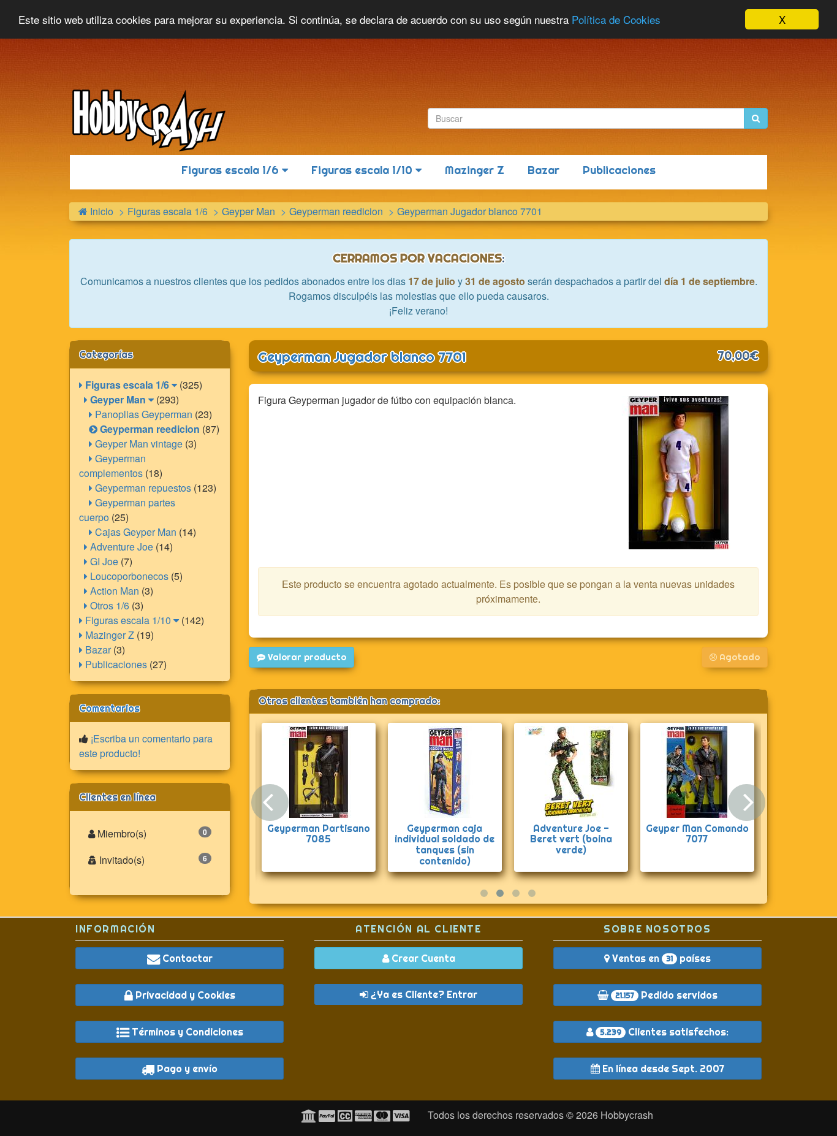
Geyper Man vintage (138, 443)
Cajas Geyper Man (134, 532)
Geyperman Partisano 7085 (318, 833)
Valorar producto (305, 657)
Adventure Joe (120, 546)
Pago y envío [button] (186, 1068)
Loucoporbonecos (128, 576)
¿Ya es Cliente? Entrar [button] (422, 994)
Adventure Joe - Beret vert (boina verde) (571, 839)
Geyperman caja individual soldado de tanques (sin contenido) (444, 844)
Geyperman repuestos (142, 488)
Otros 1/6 (108, 605)
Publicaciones (619, 170)
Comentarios (109, 708)
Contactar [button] (186, 958)
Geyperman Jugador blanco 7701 (362, 356)
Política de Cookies (616, 20)
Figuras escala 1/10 (363, 170)
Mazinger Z (474, 170)
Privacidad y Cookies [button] (184, 995)
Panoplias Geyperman (142, 414)
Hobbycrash (626, 1115)
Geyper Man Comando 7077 (697, 833)
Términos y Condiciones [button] (186, 1032)
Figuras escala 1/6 (231, 170)
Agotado (738, 657)
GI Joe (103, 561)
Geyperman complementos (112, 465)
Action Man (113, 591)
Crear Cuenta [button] (422, 958)
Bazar (543, 170)
